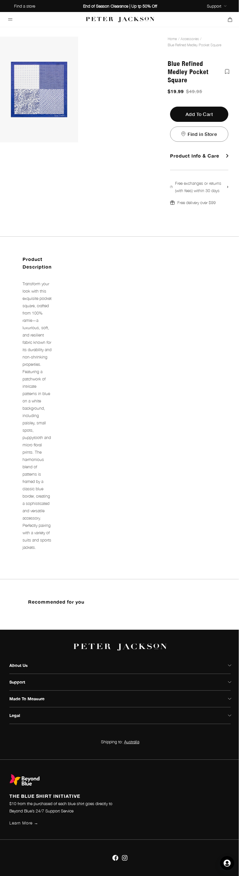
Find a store (24, 6)
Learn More (23, 822)
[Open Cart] (230, 19)
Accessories (190, 39)
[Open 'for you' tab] (227, 863)
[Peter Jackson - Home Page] (120, 19)
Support (214, 6)
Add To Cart (199, 114)
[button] (199, 193)
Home (172, 39)
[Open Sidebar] (10, 19)
